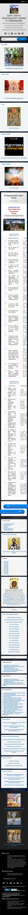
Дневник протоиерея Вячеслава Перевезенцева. (13, 682)
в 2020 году (6, 566)
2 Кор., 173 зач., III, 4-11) (21, 602)
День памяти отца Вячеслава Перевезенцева (14, 826)
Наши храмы (6, 527)
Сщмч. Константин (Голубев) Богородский (14, 622)
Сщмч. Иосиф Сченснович (14, 642)
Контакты (5, 526)
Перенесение (6, 593)
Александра (11, 598)
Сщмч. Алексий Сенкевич (14, 628)
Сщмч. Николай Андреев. (14, 638)
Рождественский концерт (14, 761)
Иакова (4, 599)
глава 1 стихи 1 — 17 (14, 235)
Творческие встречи (6, 757)
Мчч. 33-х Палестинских (19, 596)
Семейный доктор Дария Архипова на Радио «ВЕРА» (14, 666)
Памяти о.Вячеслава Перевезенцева (10, 736)
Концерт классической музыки (14, 763)
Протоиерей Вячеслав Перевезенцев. (11, 665)
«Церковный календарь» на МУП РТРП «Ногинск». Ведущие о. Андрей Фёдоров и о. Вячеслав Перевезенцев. (12, 713)
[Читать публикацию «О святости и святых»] (14, 176)
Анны (22, 598)
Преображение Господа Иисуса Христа (14, 68)
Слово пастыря (5, 74)
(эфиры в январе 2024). (14, 98)
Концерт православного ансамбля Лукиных (14, 765)
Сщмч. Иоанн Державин (14, 626)
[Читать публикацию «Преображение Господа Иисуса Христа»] (14, 56)
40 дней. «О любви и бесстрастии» (14, 741)
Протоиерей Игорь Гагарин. (9, 681)
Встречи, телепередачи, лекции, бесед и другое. (13, 706)
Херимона (8, 597)
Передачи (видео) (5, 134)
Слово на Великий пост (14, 128)
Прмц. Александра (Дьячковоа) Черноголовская (14, 619)
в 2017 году (6, 570)
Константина (22, 597)
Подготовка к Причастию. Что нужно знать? (14, 158)
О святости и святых (14, 187)
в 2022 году (6, 564)
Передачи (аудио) (5, 164)
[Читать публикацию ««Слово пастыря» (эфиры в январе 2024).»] (14, 86)
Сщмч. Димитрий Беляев (14, 631)
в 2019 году (6, 567)
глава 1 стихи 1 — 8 (14, 383)
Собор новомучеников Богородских (10, 614)
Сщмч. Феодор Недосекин (14, 647)
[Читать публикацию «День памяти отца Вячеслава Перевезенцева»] (14, 818)
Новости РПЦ (6, 853)
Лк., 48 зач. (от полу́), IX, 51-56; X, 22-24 (10, 603)
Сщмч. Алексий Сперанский (14, 633)
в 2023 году (6, 562)
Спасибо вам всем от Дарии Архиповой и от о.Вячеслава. (14, 748)
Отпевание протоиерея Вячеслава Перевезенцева (14, 744)
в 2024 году (6, 561)
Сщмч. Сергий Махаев (14, 640)
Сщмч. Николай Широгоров (14, 644)
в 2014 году (6, 573)
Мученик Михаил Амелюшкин (14, 651)
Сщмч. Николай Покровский (14, 635)
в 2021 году (6, 565)
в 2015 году (6, 572)
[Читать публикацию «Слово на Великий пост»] (14, 116)
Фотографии (4, 44)
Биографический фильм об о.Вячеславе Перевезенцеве (14, 739)
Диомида (6, 596)
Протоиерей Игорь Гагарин (9, 667)
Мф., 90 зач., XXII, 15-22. (16, 604)
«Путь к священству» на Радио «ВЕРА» (11, 669)
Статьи (2, 104)
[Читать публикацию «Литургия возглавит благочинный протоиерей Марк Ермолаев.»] (14, 836)
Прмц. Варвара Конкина (14, 649)
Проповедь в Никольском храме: (9, 534)
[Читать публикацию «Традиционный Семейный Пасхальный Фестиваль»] (14, 800)
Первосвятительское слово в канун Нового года (14, 784)
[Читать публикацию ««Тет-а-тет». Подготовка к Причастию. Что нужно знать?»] (14, 146)
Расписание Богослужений (9, 523)
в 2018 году (6, 568)
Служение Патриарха (8, 871)
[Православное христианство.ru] (14, 890)
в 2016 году (6, 571)
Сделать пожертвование (8, 528)
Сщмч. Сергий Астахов (14, 624)
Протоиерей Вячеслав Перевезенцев (11, 679)
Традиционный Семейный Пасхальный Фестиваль (14, 808)
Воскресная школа (7, 525)
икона (10, 593)
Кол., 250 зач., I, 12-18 (10, 602)
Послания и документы (7, 771)
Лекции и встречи (6, 719)
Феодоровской (9, 599)
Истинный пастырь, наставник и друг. (14, 746)
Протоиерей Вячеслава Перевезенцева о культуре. (14, 680)
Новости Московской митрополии (10, 898)
